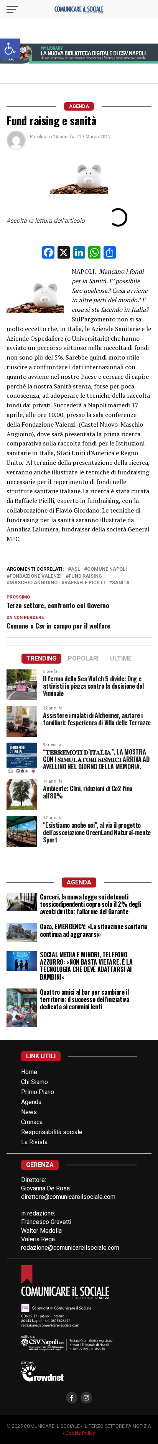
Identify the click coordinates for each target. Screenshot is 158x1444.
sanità (121, 582)
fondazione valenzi (36, 576)
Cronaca (32, 1122)
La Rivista (34, 1142)
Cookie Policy (80, 1433)
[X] (63, 253)
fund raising (85, 576)
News (29, 1112)
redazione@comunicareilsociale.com (70, 1247)
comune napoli (107, 569)
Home (29, 1072)
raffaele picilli (84, 582)
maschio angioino (34, 582)
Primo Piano (37, 1092)
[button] (10, 49)
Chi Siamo (34, 1082)
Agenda (31, 1102)
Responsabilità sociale (51, 1132)
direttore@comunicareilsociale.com (68, 1196)
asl (75, 569)
